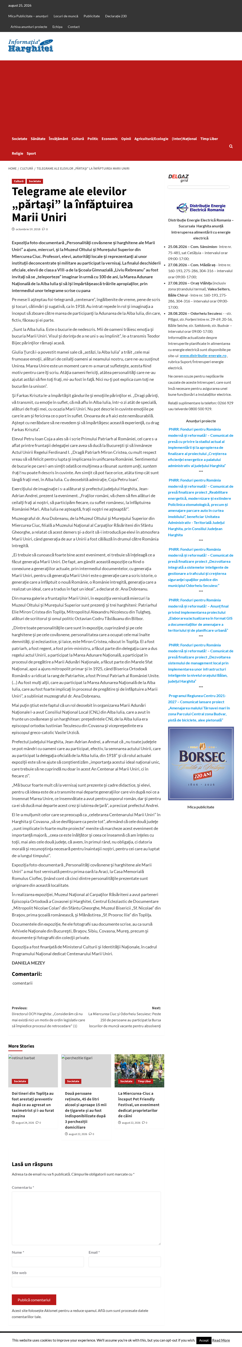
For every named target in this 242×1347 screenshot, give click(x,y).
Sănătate (38, 138)
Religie (17, 153)
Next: (124, 1017)
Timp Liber (209, 138)
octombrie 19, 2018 (28, 229)
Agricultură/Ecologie (151, 138)
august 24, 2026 (25, 1123)
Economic (110, 138)
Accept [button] (204, 1340)
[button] (231, 146)
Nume (18, 1252)
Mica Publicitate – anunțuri (28, 16)
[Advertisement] (121, 96)
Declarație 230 (116, 16)
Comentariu (23, 1187)
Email (94, 1252)
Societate (19, 138)
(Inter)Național (184, 138)
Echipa (57, 27)
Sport (31, 153)
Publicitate (92, 16)
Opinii (126, 138)
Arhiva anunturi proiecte (29, 27)
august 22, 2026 (78, 1134)
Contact (74, 27)
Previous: (48, 1017)
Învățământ (58, 138)
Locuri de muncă (66, 16)
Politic (92, 138)
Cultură (78, 138)
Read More (221, 1340)
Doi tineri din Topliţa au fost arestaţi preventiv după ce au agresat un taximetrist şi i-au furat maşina (33, 1105)
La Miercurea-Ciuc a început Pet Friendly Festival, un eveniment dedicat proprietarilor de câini (139, 1105)
